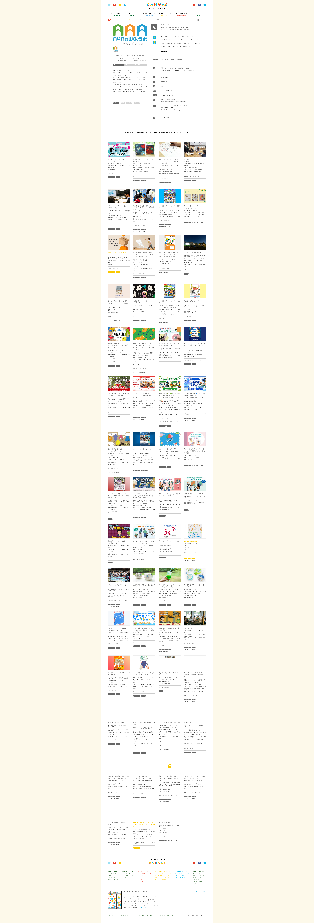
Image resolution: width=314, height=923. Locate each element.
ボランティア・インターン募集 (161, 915)
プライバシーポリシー (113, 915)
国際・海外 (161, 795)
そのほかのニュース (198, 883)
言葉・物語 (110, 173)
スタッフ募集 (149, 915)
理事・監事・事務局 (127, 875)
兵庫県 (109, 268)
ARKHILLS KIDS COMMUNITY (141, 842)
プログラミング (145, 368)
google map (191, 70)
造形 (140, 176)
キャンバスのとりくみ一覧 (182, 873)
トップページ (115, 20)
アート (189, 553)
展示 (185, 558)
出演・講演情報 (197, 879)
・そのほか (141, 881)
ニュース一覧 (196, 873)
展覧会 (185, 553)
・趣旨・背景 (111, 875)
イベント (143, 180)
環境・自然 (137, 102)
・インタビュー (142, 875)
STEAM (166, 178)
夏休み (197, 553)
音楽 (112, 468)
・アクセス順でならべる (181, 875)
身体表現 (140, 273)
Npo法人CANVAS (201, 891)
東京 (193, 553)
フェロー (124, 877)
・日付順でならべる (180, 877)
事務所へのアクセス (113, 879)
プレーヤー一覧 (126, 873)
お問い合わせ (174, 915)
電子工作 (197, 176)
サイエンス (129, 102)
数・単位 (161, 178)
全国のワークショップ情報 (162, 877)
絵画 (115, 173)
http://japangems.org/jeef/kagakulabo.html (172, 59)
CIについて (143, 907)
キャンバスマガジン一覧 (144, 873)
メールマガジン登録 (139, 915)
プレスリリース (197, 877)
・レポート (141, 879)
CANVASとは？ (112, 873)
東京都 (122, 102)
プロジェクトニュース (198, 875)
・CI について (111, 877)
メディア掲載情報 (197, 881)
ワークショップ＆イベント (128, 20)
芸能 (168, 687)
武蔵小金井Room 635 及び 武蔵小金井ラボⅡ (175, 68)
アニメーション (137, 470)
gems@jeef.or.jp (175, 110)
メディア (138, 691)
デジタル (115, 225)
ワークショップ (137, 180)
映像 (185, 269)
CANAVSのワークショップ (162, 875)
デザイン (119, 173)
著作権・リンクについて (126, 915)
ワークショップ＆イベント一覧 (163, 873)
